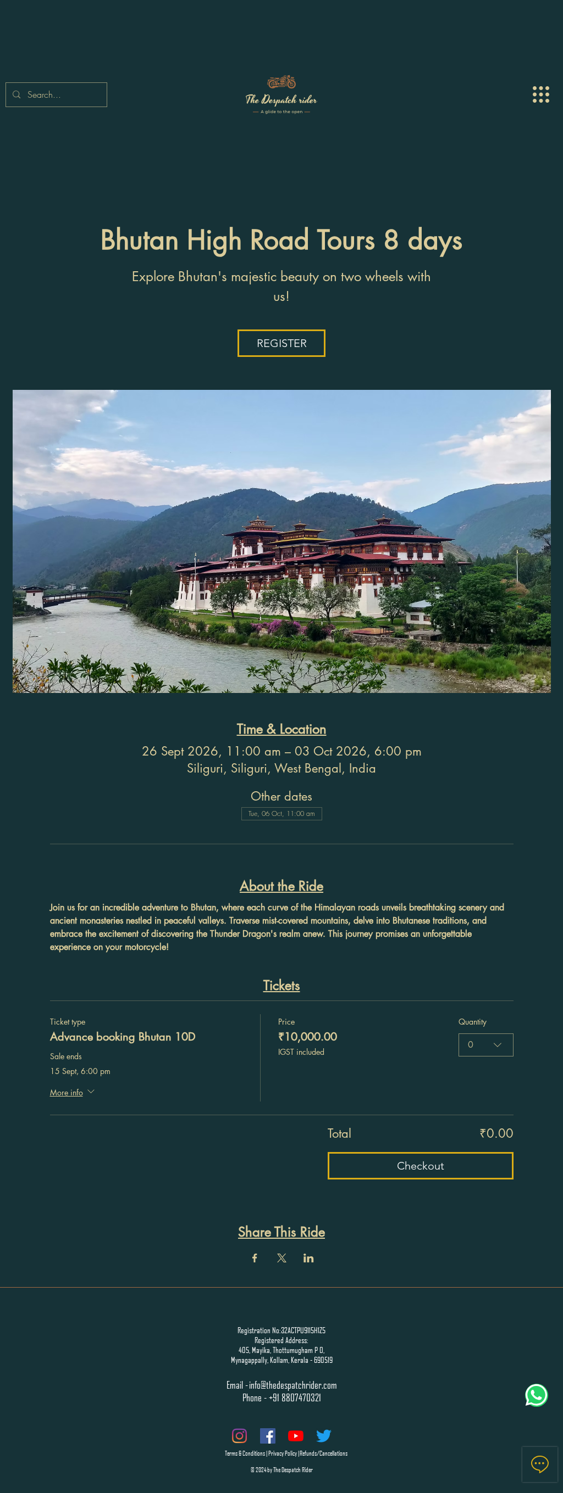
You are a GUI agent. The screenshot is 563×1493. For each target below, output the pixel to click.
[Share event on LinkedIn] (308, 1258)
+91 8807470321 (295, 1397)
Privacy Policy (282, 1453)
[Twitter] (324, 1436)
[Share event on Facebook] (255, 1258)
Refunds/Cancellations (323, 1453)
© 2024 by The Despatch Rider (282, 1469)
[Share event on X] (282, 1258)
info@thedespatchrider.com (293, 1384)
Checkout (420, 1165)
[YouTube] (295, 1436)
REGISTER (282, 343)
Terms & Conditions (245, 1453)
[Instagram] (239, 1436)
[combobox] (486, 1044)
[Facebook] (267, 1436)
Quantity (473, 1021)
